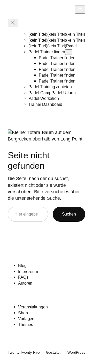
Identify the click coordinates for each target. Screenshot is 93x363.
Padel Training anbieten (50, 86)
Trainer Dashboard (45, 104)
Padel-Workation (43, 98)
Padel (71, 45)
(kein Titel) (37, 34)
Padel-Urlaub (63, 92)
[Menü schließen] (13, 23)
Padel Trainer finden (46, 51)
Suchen (69, 214)
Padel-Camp (39, 92)
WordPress (76, 352)
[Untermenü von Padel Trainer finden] (68, 52)
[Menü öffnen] (80, 9)
